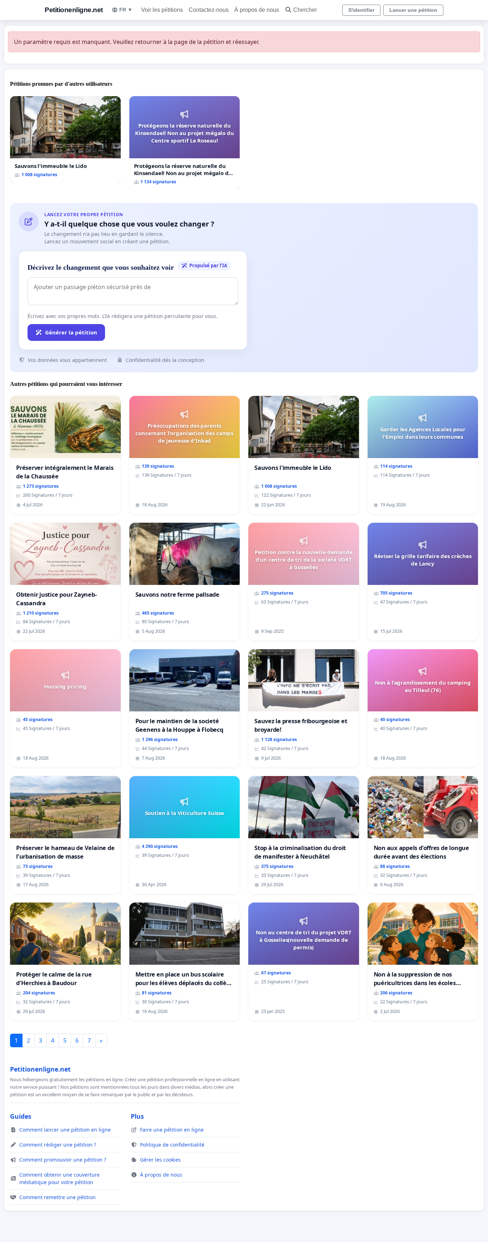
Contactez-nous (209, 10)
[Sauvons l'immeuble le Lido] (65, 139)
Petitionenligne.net (74, 10)
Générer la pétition (71, 332)
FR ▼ (126, 10)
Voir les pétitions (162, 10)
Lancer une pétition (413, 10)
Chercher (305, 10)
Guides (20, 1116)
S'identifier (361, 10)
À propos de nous (256, 10)
